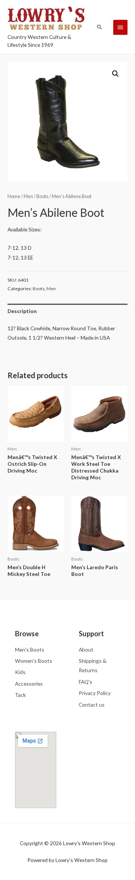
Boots (42, 196)
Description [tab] (22, 311)
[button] (115, 74)
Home (14, 196)
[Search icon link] (99, 27)
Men (28, 196)
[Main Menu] (120, 27)
